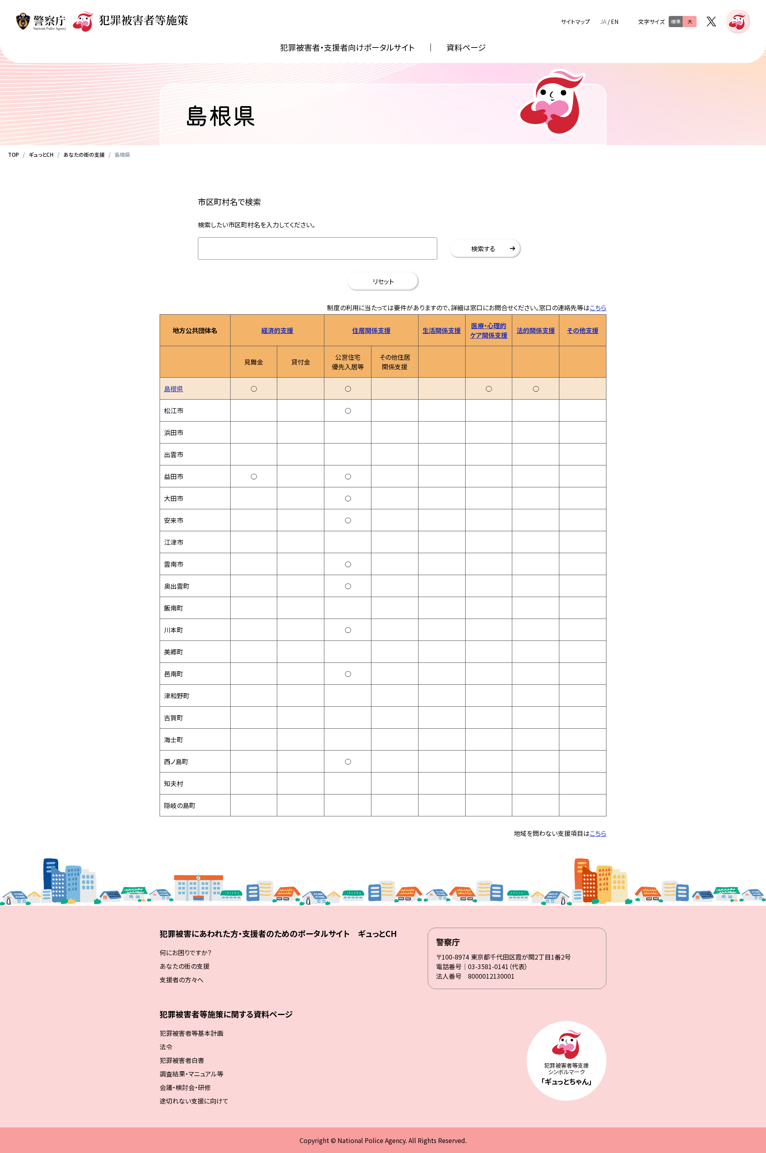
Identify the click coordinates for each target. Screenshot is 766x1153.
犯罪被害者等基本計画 (191, 1033)
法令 (166, 1046)
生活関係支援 (441, 330)
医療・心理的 (488, 325)
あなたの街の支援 (84, 154)
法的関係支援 (536, 330)
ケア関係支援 (488, 335)
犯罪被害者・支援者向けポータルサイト (347, 47)
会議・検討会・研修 (185, 1087)
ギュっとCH (41, 154)
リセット (383, 281)
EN (614, 22)
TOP (13, 154)
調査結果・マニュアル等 (191, 1073)
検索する (483, 248)
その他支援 (582, 330)
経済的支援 (277, 330)
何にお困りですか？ (185, 952)
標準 (676, 21)
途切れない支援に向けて (194, 1101)
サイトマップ (575, 22)
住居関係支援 (371, 330)
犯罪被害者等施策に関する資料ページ (226, 1014)
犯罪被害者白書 (182, 1060)
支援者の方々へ (181, 979)
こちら (598, 307)
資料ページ (466, 47)
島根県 (173, 388)
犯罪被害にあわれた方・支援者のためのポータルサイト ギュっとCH (278, 933)
